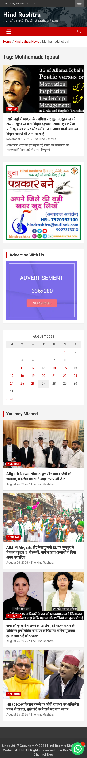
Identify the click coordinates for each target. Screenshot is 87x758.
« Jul (9, 399)
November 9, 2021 (18, 139)
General (13, 537)
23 (75, 376)
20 (43, 376)
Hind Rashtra (22, 14)
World (12, 108)
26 (33, 383)
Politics (14, 463)
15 (65, 368)
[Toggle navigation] (8, 31)
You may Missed (22, 413)
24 (11, 383)
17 (11, 376)
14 (54, 368)
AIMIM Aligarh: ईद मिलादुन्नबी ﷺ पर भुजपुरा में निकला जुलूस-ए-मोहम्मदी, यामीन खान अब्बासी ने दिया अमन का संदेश (41, 552)
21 (54, 376)
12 (33, 368)
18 (22, 376)
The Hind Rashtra (44, 139)
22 (65, 376)
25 (22, 383)
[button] (77, 748)
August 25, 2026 (17, 641)
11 (22, 368)
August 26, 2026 (17, 484)
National (14, 615)
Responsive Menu (79, 3)
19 (33, 376)
